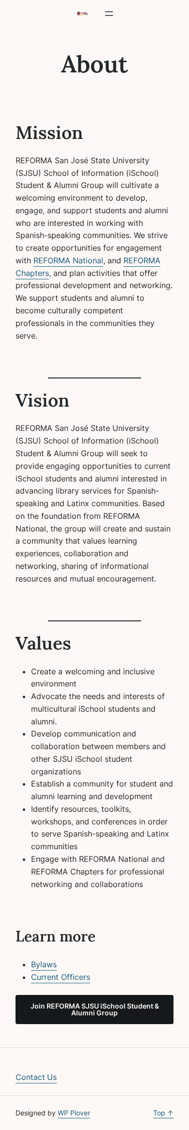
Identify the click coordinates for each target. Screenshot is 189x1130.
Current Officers (60, 977)
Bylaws (44, 964)
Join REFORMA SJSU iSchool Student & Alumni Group (95, 1009)
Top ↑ (163, 1113)
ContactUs (36, 1077)
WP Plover (74, 1113)
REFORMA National (68, 260)
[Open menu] (109, 13)
